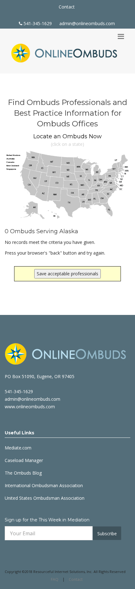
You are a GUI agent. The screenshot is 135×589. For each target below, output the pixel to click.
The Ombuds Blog (23, 473)
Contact (67, 7)
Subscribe (107, 534)
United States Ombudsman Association (44, 498)
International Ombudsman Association (44, 485)
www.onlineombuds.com (30, 407)
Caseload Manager (24, 460)
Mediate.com (18, 448)
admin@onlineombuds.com (87, 23)
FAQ (54, 579)
